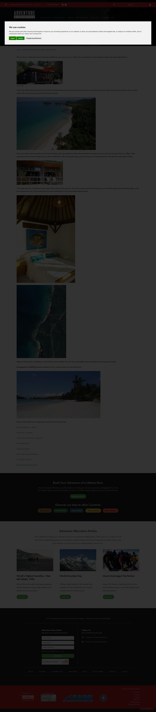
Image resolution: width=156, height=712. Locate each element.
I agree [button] (12, 38)
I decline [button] (20, 38)
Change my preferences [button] (33, 38)
